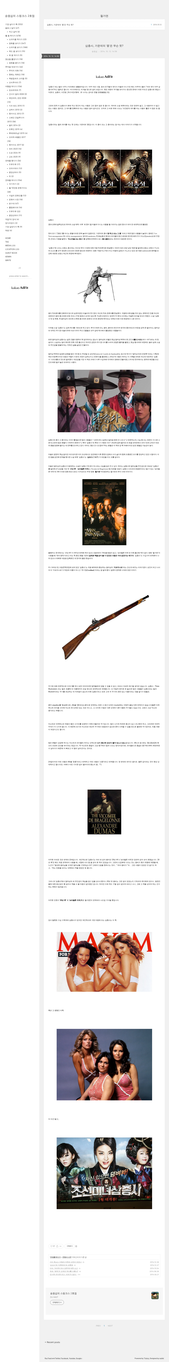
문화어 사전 (15, 199)
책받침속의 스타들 (17, 78)
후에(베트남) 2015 (17, 133)
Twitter (57, 1358)
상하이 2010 (15, 109)
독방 (8, 230)
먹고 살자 (14, 32)
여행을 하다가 (13, 86)
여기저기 (13, 184)
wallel (161, 1358)
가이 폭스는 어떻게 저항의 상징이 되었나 (66, 1262)
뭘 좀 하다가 (13, 35)
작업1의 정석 (12, 219)
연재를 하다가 (13, 180)
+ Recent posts (52, 1342)
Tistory (146, 1358)
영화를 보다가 (17, 43)
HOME (8, 238)
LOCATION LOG (12, 249)
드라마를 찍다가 (17, 39)
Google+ (79, 1358)
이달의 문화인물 (17, 195)
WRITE (8, 260)
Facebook (64, 1358)
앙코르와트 (14, 90)
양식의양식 (11, 223)
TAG (7, 242)
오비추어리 (14, 82)
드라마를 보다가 (18, 47)
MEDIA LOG (10, 245)
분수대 (13, 203)
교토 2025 (14, 157)
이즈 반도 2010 (16, 106)
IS (11, 176)
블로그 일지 (12, 28)
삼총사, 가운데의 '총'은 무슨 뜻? (60, 25)
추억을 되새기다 (14, 67)
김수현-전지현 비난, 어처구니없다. (63, 1274)
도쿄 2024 (14, 153)
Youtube (72, 1358)
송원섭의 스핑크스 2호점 (20, 15)
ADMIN (8, 256)
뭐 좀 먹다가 (15, 55)
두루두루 (14, 164)
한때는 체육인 (16, 74)
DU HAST (54, 1297)
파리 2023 (15, 149)
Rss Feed (48, 1358)
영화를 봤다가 (16, 63)
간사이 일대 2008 (17, 94)
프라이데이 (15, 168)
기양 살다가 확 (14, 24)
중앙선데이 (14, 172)
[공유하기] (57, 1246)
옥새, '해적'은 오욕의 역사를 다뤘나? (64, 1271)
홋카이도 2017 (16, 145)
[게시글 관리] (60, 1246)
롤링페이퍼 (15, 207)
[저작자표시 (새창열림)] (76, 1246)
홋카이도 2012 (16, 113)
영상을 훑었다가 (14, 59)
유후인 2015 (15, 129)
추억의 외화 (15, 70)
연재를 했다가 (13, 160)
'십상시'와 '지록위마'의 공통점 (61, 1265)
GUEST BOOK (11, 253)
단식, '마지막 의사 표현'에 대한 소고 (64, 1268)
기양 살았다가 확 (13, 227)
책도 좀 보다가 (16, 51)
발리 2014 (14, 125)
